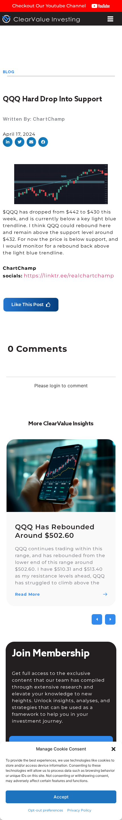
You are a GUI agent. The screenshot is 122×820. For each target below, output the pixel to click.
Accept (61, 797)
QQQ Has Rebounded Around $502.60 (54, 531)
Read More (27, 594)
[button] (113, 749)
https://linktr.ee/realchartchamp (69, 276)
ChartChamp (49, 119)
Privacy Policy (79, 810)
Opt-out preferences (45, 810)
